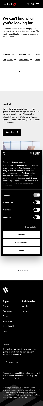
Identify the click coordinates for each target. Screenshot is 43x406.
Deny (21, 250)
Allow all (21, 235)
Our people (8, 60)
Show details (30, 227)
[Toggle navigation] (37, 4)
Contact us (10, 132)
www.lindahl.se (7, 392)
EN (32, 4)
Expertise (7, 55)
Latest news (24, 60)
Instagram (25, 311)
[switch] (36, 202)
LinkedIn (25, 306)
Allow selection (21, 242)
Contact (6, 316)
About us (23, 55)
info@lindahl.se (32, 373)
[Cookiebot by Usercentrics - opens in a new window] (30, 153)
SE (28, 4)
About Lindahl (8, 326)
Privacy (5, 331)
